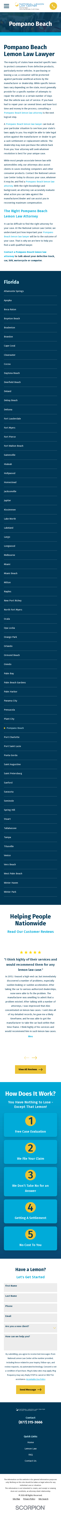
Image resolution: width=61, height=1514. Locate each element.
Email (8, 1316)
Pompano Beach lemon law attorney (23, 112)
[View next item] (34, 1057)
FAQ (30, 1454)
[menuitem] (30, 291)
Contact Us (30, 1460)
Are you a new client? (17, 1326)
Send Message (28, 1389)
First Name (11, 1285)
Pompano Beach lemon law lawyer (24, 124)
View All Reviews (28, 1069)
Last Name (11, 1296)
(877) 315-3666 (30, 1422)
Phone (9, 1306)
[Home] (29, 6)
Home (30, 1442)
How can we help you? (17, 1336)
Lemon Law (31, 1448)
